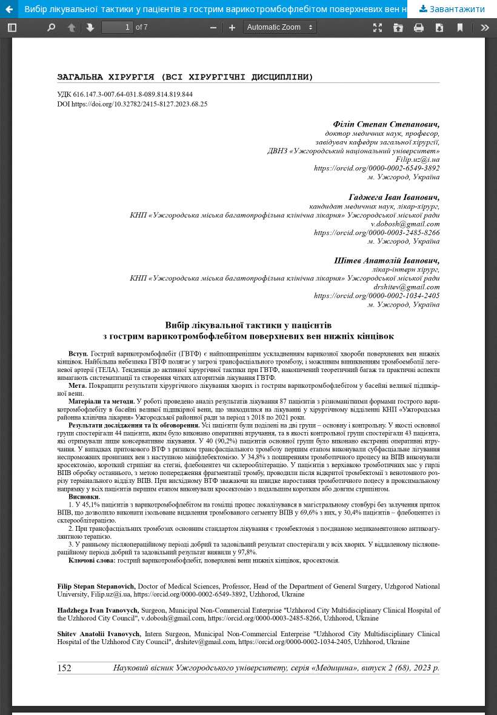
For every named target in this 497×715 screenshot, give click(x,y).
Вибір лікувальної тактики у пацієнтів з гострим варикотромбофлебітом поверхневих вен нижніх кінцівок (244, 9)
